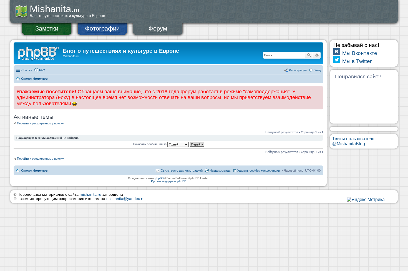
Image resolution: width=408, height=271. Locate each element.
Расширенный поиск (317, 55)
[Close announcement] (319, 90)
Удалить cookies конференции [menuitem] (258, 170)
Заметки (46, 28)
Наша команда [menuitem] (220, 170)
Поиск (309, 55)
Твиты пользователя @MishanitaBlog (353, 141)
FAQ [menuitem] (42, 70)
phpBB (159, 178)
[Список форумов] (39, 52)
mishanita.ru (90, 194)
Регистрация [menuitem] (298, 70)
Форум (157, 28)
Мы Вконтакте (359, 53)
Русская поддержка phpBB (168, 181)
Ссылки (26, 70)
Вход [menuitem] (317, 70)
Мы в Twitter (357, 61)
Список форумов (34, 78)
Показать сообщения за (150, 144)
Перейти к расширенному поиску (40, 123)
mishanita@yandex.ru (125, 199)
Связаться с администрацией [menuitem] (182, 170)
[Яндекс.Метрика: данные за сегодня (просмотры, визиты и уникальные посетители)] (366, 199)
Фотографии (102, 28)
